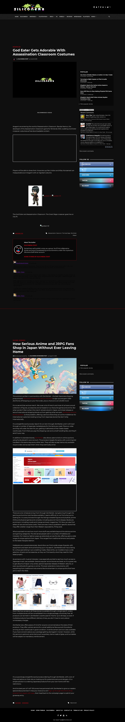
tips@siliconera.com (66, 720)
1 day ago (108, 143)
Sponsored (22, 340)
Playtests (86, 16)
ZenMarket (39, 438)
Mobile (61, 16)
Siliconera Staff (23, 59)
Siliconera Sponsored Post (38, 356)
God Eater (74, 233)
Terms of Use (78, 710)
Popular (91, 110)
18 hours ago (109, 132)
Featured (15, 340)
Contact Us (68, 710)
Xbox (51, 16)
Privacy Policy (89, 710)
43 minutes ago (88, 120)
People (82, 110)
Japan (75, 235)
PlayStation (43, 16)
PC (57, 16)
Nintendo (33, 16)
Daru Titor (89, 115)
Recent (86, 110)
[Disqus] (45, 281)
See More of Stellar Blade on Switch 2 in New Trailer (96, 75)
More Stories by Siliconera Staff (37, 257)
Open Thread (40, 710)
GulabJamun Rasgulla (93, 135)
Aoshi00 (88, 124)
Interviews (77, 16)
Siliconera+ (24, 16)
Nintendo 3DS (16, 46)
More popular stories (86, 104)
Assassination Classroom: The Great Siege (59, 233)
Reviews (69, 16)
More (93, 16)
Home (16, 16)
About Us (59, 710)
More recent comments (87, 151)
